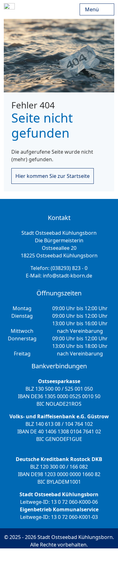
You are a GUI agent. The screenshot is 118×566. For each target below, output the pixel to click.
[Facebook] (81, 557)
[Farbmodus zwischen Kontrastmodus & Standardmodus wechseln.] (22, 557)
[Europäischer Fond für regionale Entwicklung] (78, 9)
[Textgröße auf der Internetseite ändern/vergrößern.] (44, 557)
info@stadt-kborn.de (67, 275)
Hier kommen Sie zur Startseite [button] (52, 176)
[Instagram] (63, 557)
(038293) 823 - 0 (69, 268)
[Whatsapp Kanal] (98, 557)
